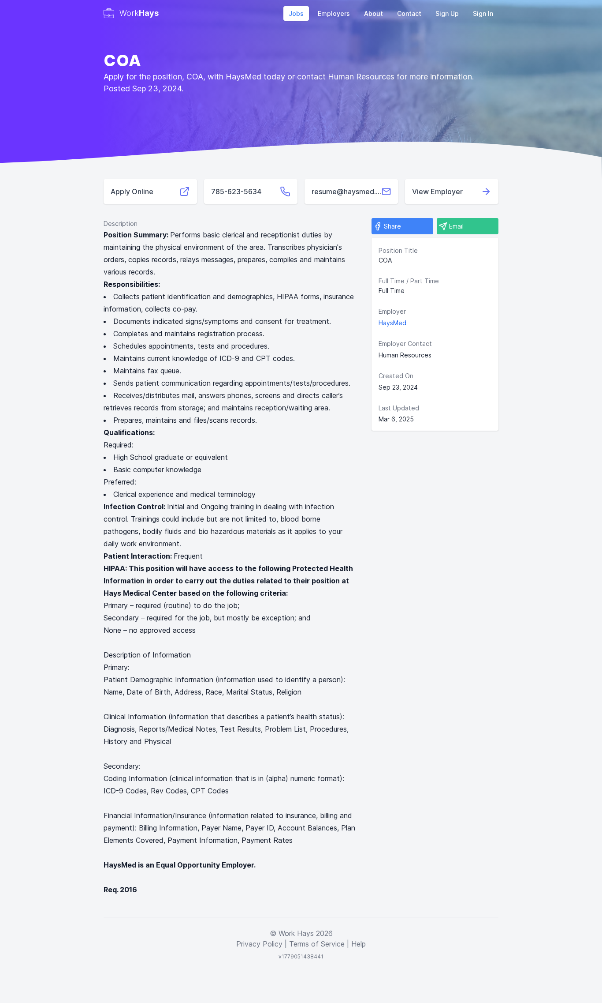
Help (358, 943)
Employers (334, 13)
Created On (396, 375)
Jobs (296, 13)
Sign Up (447, 13)
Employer (392, 311)
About (373, 13)
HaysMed (392, 323)
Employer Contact (405, 343)
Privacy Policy (259, 943)
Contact (409, 13)
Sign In (483, 13)
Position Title (398, 250)
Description (120, 223)
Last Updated (399, 408)
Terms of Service (317, 943)
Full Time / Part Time (409, 281)
